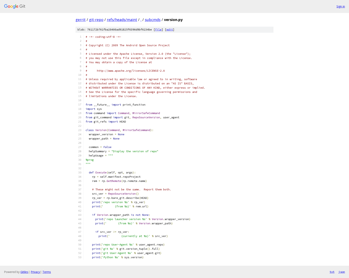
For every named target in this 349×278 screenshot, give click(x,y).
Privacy (35, 272)
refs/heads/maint (122, 19)
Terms (46, 272)
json (341, 272)
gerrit (81, 19)
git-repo (96, 19)
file (158, 29)
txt (332, 272)
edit (169, 29)
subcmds (153, 19)
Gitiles (24, 272)
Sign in (340, 6)
